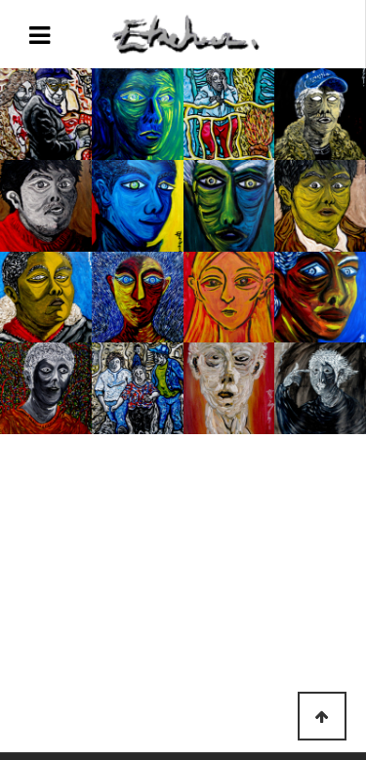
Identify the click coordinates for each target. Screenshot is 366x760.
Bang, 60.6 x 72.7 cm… (320, 387)
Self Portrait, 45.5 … (137, 113)
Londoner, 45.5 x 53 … (45, 113)
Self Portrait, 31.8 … (320, 296)
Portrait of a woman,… (228, 296)
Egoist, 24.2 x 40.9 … (228, 205)
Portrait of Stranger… (229, 388)
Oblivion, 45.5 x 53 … (228, 113)
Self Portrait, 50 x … (45, 205)
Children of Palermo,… (137, 388)
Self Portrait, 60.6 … (320, 113)
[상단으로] (322, 716)
